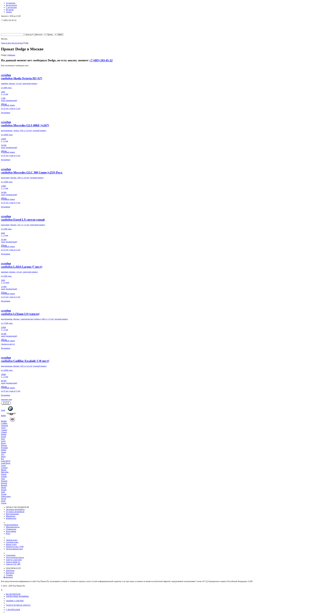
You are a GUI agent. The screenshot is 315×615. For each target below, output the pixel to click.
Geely (3, 441)
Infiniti (3, 450)
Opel (3, 479)
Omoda (4, 476)
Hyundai (4, 448)
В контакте (9, 577)
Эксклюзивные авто (14, 549)
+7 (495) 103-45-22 (101, 60)
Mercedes (4, 472)
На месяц (10, 10)
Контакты (10, 573)
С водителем (11, 7)
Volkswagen (6, 496)
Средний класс (12, 542)
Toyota (3, 494)
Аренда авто (6, 43)
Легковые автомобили (15, 509)
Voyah (3, 499)
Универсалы (11, 529)
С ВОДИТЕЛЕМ (13, 610)
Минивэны (10, 516)
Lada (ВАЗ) (5, 461)
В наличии (10, 3)
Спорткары (10, 555)
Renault (4, 485)
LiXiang (4, 468)
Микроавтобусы (12, 527)
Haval (3, 443)
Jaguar (3, 452)
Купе (8, 534)
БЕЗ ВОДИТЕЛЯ (13, 594)
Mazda (3, 470)
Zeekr (3, 501)
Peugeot (4, 481)
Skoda (3, 488)
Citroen (4, 432)
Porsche (4, 483)
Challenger (11, 55)
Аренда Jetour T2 (13, 562)
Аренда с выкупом (14, 560)
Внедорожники (12, 514)
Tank (3, 492)
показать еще (6, 399)
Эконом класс (11, 540)
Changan (4, 425)
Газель (3, 503)
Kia (2, 459)
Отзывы (9, 575)
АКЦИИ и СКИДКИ (15, 601)
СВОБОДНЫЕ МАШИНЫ (17, 596)
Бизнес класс (11, 544)
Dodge (3, 434)
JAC (3, 454)
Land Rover (5, 463)
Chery (3, 428)
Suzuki (3, 490)
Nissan (3, 474)
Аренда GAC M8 (13, 564)
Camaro (4, 430)
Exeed (3, 437)
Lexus (3, 465)
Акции (9, 12)
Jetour (3, 456)
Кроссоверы (11, 531)
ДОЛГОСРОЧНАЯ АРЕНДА (18, 605)
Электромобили (12, 525)
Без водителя (11, 5)
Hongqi (4, 445)
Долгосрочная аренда (15, 557)
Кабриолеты (11, 518)
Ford (3, 439)
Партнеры (10, 570)
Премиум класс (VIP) (15, 547)
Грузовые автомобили (15, 512)
